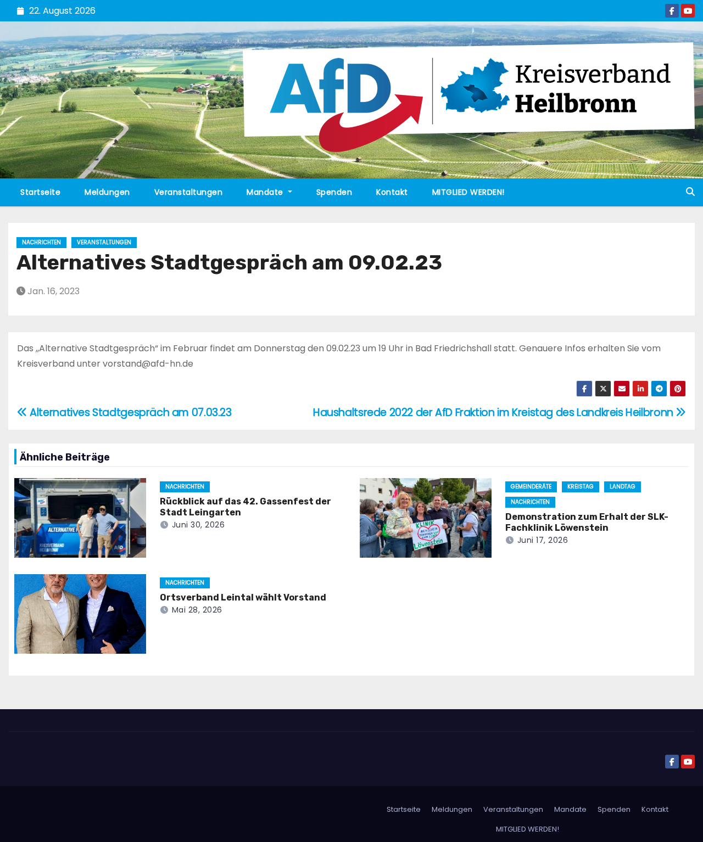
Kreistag (580, 486)
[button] (690, 192)
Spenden (334, 192)
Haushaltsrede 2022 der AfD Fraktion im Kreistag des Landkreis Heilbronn (494, 412)
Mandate (266, 192)
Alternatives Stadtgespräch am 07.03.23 (129, 412)
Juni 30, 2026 (198, 524)
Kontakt (392, 192)
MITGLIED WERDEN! (468, 192)
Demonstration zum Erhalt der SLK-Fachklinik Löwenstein (586, 522)
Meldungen (107, 192)
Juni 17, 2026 (542, 540)
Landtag (622, 486)
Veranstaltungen (188, 192)
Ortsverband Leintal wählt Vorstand (243, 597)
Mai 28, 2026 (197, 609)
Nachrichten (41, 242)
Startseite (40, 192)
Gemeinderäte (531, 486)
